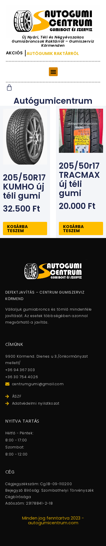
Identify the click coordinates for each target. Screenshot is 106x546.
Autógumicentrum (53, 101)
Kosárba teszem (17, 229)
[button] (53, 71)
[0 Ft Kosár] (9, 87)
